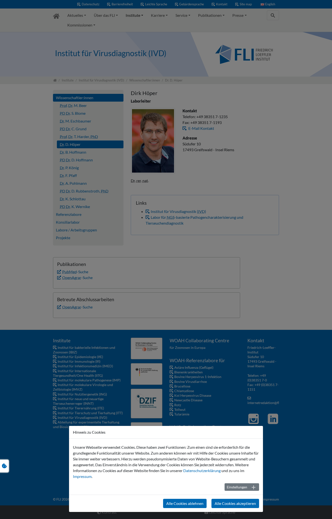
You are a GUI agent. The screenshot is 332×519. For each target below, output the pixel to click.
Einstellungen (237, 487)
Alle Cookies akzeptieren (235, 503)
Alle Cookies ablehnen (184, 503)
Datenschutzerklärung (202, 470)
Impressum (82, 476)
